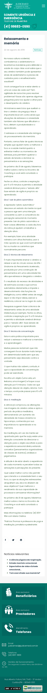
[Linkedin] (21, 540)
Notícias (37, 50)
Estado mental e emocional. (23, 563)
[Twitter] (13, 540)
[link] (14, 688)
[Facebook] (5, 540)
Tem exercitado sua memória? (24, 573)
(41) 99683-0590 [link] (17, 26)
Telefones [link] (23, 632)
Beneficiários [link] (26, 596)
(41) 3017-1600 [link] (14, 655)
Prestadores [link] (25, 614)
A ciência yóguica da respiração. (25, 560)
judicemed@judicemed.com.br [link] (23, 645)
